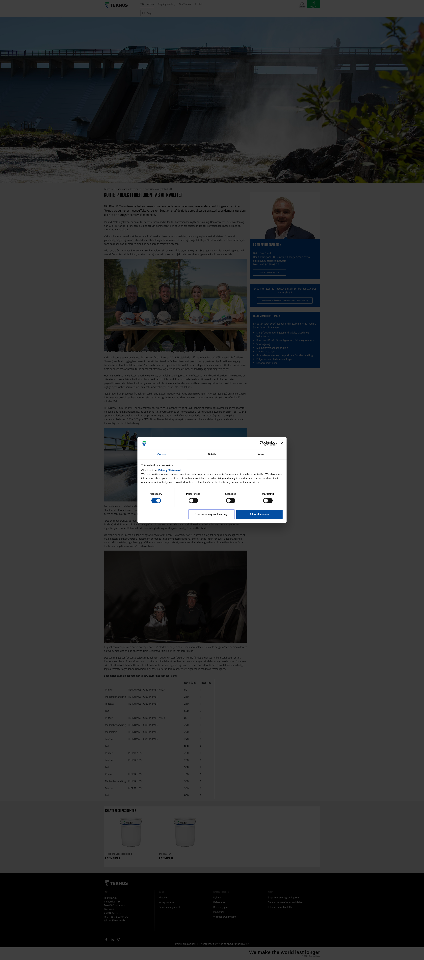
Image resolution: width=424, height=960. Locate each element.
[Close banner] (282, 443)
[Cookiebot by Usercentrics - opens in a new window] (262, 443)
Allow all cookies (259, 514)
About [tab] (261, 454)
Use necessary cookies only (211, 514)
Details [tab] (212, 454)
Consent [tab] (162, 454)
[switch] (193, 500)
